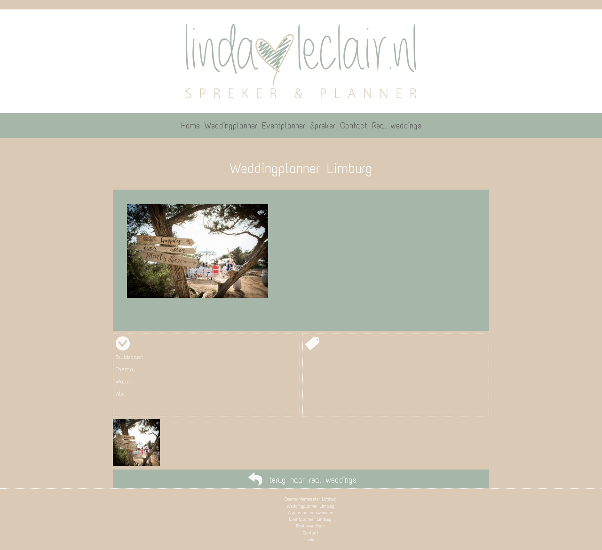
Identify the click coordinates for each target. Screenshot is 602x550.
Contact (310, 533)
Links (310, 539)
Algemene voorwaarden (310, 513)
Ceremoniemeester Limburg (311, 499)
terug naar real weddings (312, 480)
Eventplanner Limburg (310, 519)
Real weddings (310, 526)
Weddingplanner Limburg (310, 506)
